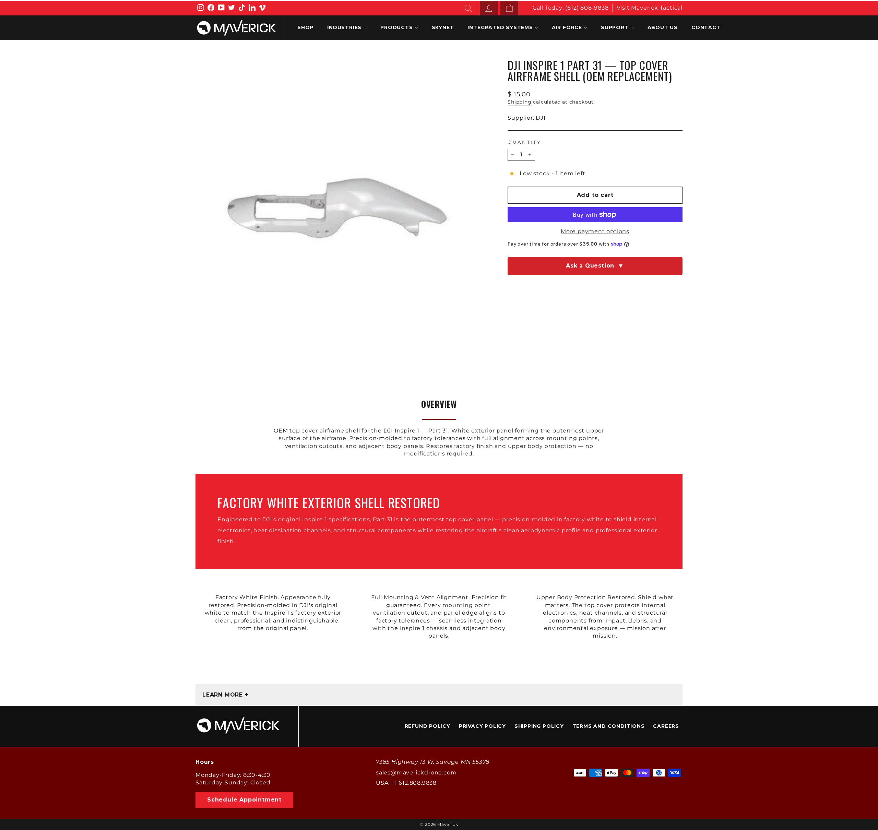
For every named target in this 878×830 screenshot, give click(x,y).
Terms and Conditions (608, 726)
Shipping (519, 102)
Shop (305, 27)
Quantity (524, 142)
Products (396, 27)
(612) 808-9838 (586, 7)
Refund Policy (427, 726)
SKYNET (443, 27)
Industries (344, 27)
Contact (706, 27)
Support (615, 27)
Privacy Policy (482, 726)
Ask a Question (595, 266)
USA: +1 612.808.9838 (406, 783)
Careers (666, 726)
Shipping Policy (539, 726)
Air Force (567, 27)
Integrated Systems (500, 27)
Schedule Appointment (244, 799)
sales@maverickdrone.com (416, 772)
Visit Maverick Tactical (650, 7)
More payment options (595, 231)
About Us (663, 27)
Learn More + (225, 694)
